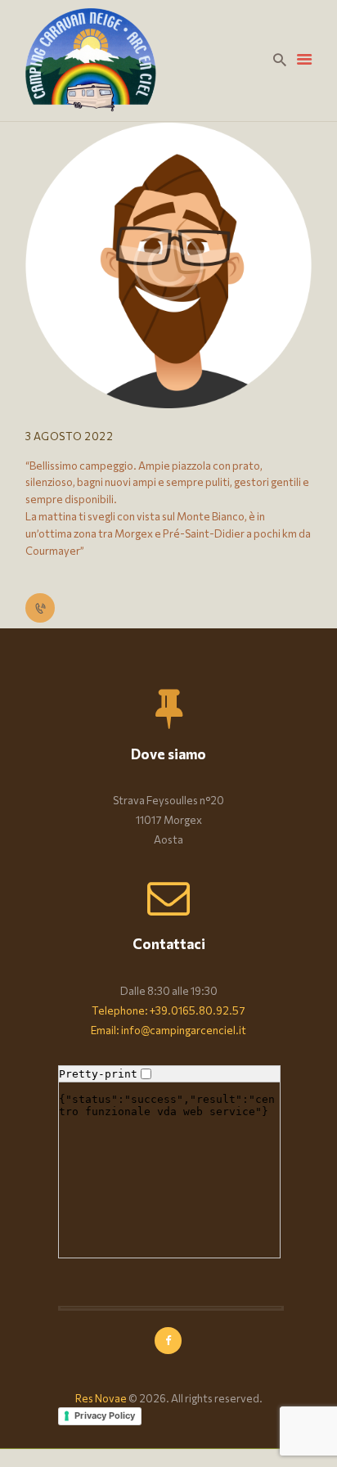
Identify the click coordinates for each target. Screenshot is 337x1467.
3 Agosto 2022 (69, 436)
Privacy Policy (104, 1415)
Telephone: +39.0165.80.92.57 (168, 1010)
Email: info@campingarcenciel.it (168, 1030)
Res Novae (101, 1398)
